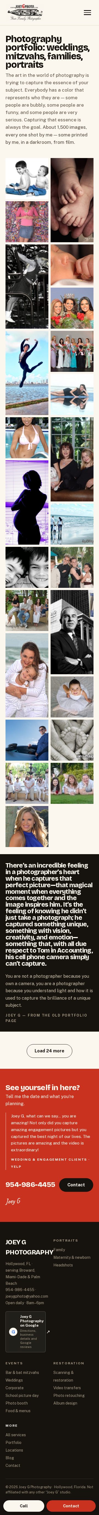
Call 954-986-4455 (49, 776)
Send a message (49, 791)
